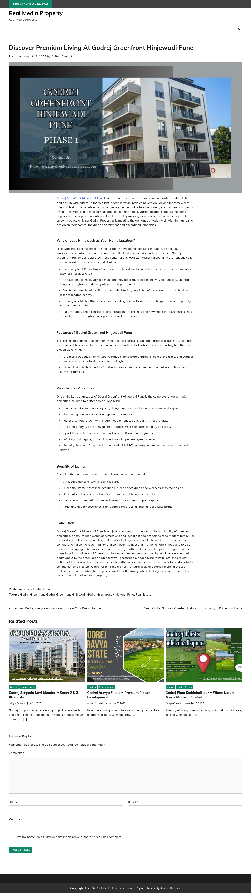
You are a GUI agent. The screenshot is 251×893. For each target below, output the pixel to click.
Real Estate (143, 594)
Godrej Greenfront (32, 594)
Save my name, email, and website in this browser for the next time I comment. (68, 837)
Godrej (27, 589)
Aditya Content (61, 56)
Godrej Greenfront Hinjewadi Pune (80, 198)
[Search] (239, 29)
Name (14, 801)
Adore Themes (170, 888)
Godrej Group (42, 589)
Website (14, 819)
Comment (16, 753)
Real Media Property (36, 13)
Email (133, 801)
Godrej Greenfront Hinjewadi (66, 594)
